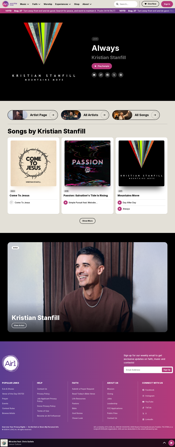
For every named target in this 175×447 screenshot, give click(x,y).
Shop (76, 4)
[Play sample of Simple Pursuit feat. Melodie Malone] (66, 202)
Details (51, 202)
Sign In (167, 4)
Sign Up (166, 370)
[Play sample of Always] (120, 209)
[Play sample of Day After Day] (120, 202)
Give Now (152, 4)
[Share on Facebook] (107, 74)
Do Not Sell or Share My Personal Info (43, 427)
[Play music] (171, 443)
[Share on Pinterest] (120, 74)
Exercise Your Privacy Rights (13, 427)
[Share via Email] (94, 74)
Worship (48, 4)
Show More (87, 221)
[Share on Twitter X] (114, 74)
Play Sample (103, 66)
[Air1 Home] (9, 4)
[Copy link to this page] (100, 74)
